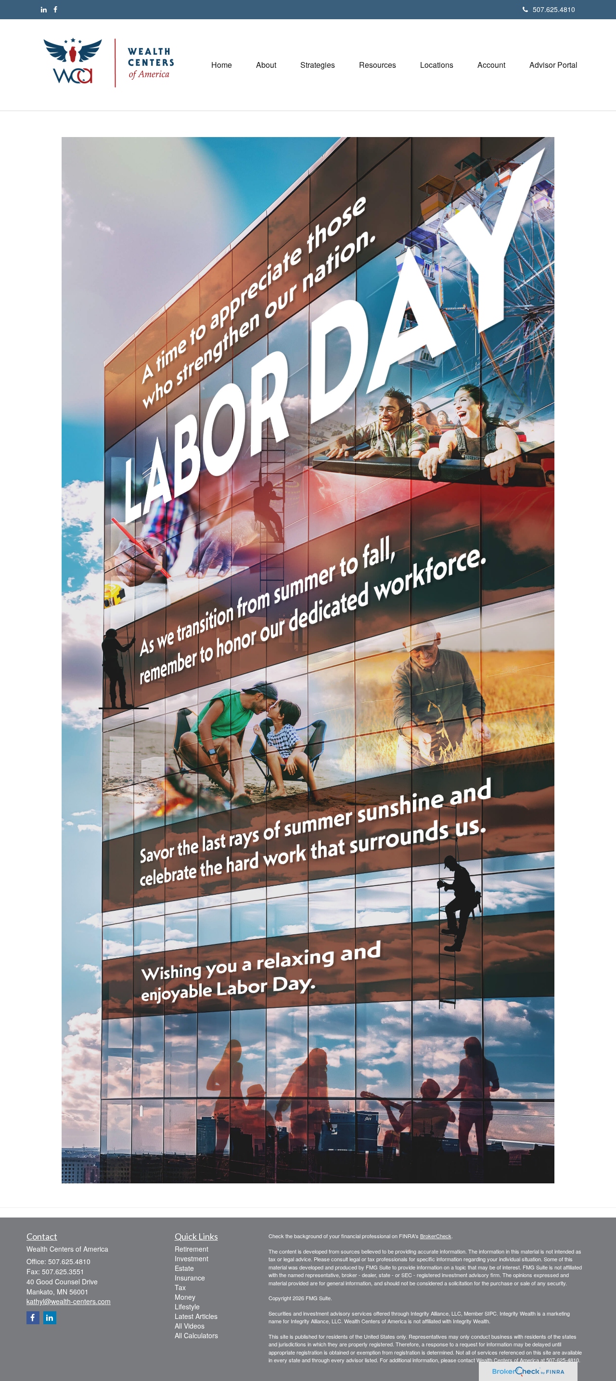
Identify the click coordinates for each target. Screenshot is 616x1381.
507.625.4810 (554, 9)
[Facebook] (55, 9)
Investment (191, 1258)
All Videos (190, 1326)
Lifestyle (187, 1306)
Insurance (190, 1277)
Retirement (191, 1249)
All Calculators (196, 1335)
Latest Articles (196, 1316)
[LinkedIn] (44, 9)
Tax (180, 1287)
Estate (184, 1268)
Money (185, 1297)
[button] (266, 65)
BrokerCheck (435, 1236)
